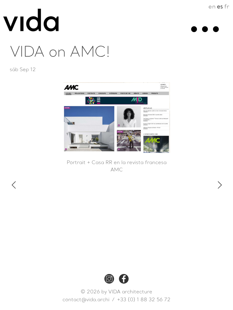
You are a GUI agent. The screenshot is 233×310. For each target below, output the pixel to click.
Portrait (76, 163)
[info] (204, 34)
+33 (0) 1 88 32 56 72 (144, 300)
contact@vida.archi (86, 300)
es (220, 7)
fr (226, 7)
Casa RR (103, 163)
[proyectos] (193, 34)
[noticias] (215, 34)
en (212, 7)
